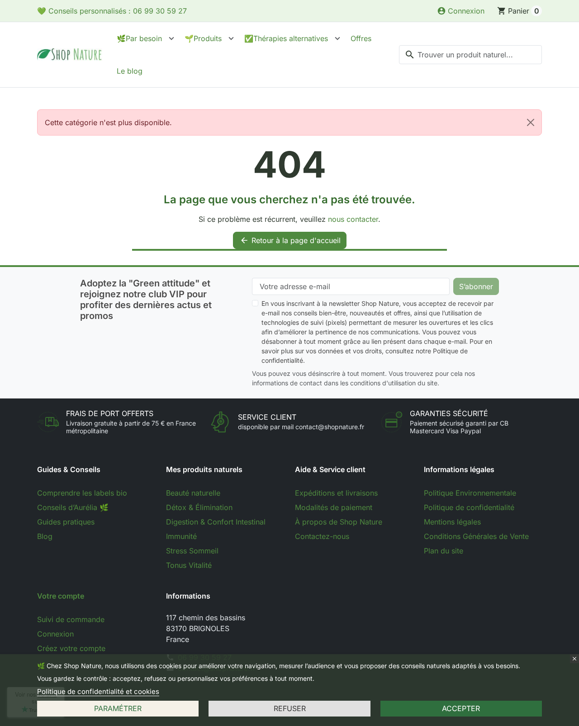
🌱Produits (203, 38)
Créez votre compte (71, 648)
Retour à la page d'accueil (290, 240)
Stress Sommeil (192, 550)
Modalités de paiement (333, 507)
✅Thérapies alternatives (286, 38)
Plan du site (443, 550)
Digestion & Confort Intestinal (216, 521)
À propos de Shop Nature (338, 521)
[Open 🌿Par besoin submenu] (171, 38)
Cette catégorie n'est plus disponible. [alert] (108, 122)
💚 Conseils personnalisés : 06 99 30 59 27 (112, 10)
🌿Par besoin (139, 38)
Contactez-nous (322, 536)
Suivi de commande (70, 619)
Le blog (129, 70)
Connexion (55, 633)
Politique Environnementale (470, 492)
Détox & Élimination (199, 507)
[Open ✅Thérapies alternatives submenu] (337, 38)
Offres (361, 38)
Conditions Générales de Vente (476, 536)
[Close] (530, 122)
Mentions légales (452, 521)
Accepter (461, 708)
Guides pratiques (66, 521)
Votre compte (60, 595)
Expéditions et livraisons (336, 492)
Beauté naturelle (193, 492)
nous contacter (353, 219)
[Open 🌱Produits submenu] (231, 38)
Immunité (181, 536)
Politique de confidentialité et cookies (98, 691)
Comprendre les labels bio (82, 492)
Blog (44, 536)
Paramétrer (118, 708)
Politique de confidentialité (469, 507)
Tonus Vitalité (189, 565)
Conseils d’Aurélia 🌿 (73, 507)
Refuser (290, 708)
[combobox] (470, 54)
